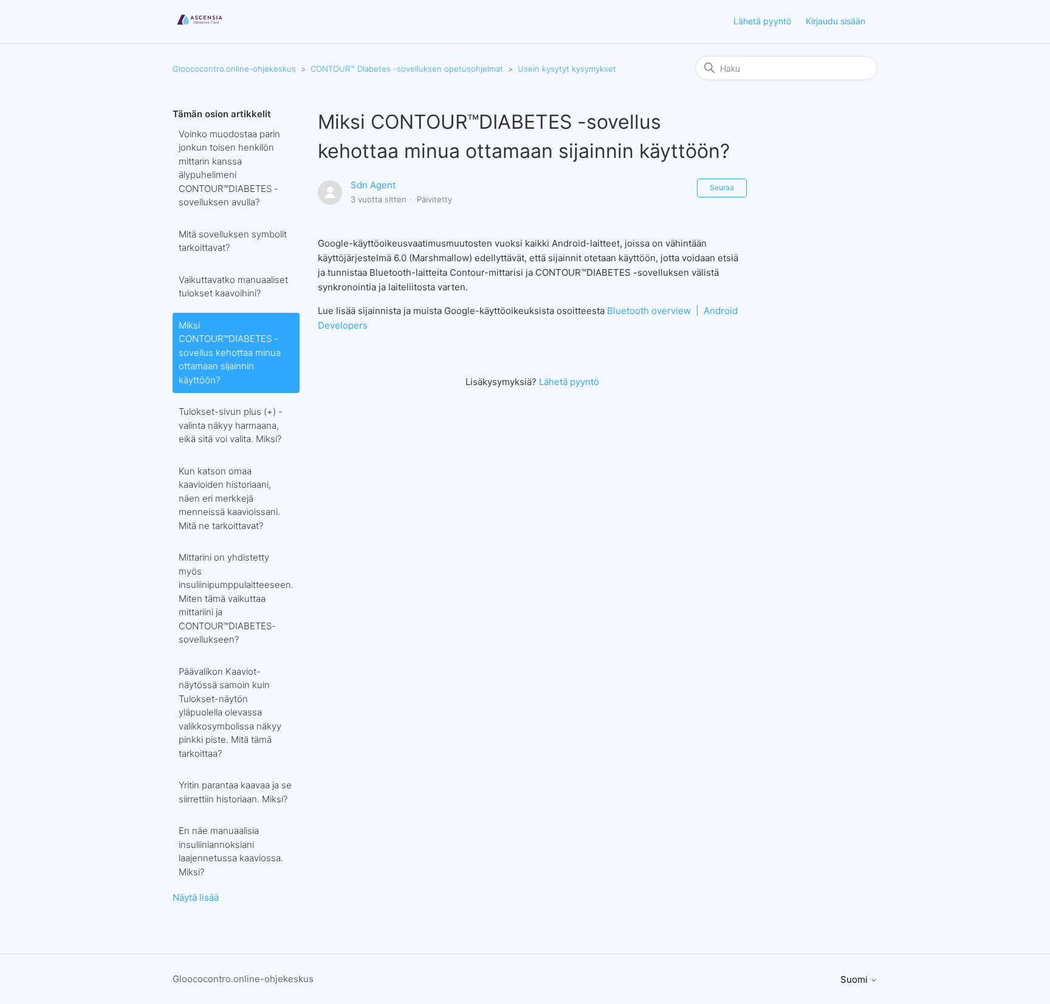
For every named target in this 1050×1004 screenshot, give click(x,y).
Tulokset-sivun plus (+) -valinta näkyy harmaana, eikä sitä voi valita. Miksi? (231, 425)
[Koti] (200, 27)
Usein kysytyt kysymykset (567, 68)
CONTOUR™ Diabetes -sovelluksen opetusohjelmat (407, 68)
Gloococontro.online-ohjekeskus (234, 68)
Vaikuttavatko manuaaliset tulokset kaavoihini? (233, 286)
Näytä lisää (196, 897)
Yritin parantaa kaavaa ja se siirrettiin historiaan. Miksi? (235, 792)
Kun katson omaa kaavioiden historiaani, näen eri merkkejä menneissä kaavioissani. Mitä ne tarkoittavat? (229, 498)
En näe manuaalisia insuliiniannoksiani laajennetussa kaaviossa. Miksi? (231, 851)
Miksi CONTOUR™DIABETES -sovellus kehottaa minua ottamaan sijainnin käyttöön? (230, 352)
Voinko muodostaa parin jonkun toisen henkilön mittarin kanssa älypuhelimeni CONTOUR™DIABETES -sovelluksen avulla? (229, 168)
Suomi (855, 979)
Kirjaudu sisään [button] (835, 21)
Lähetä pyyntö (762, 21)
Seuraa (722, 187)
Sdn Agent (373, 185)
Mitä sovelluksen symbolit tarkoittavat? (233, 241)
